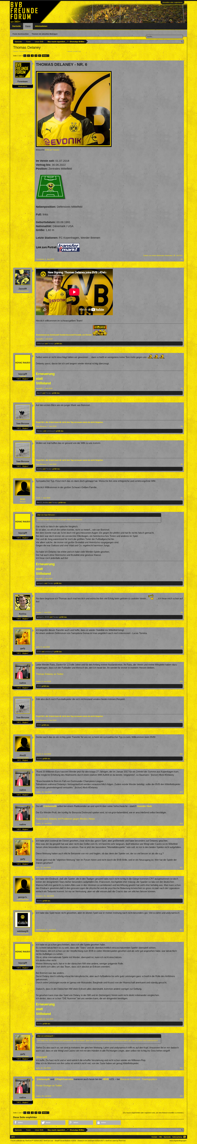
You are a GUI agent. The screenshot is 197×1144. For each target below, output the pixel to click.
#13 (181, 792)
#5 (182, 464)
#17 (181, 930)
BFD (13, 1137)
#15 (181, 867)
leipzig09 (22, 374)
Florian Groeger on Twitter (49, 1085)
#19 (181, 1068)
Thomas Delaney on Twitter (49, 674)
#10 (181, 681)
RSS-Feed (184, 1137)
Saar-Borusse (22, 423)
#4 (182, 426)
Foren (27, 26)
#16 (181, 896)
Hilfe (160, 1137)
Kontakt (154, 1137)
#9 (182, 647)
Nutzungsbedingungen (178, 1141)
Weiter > (45, 56)
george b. (40, 583)
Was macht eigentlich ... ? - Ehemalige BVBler (49, 51)
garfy (22, 648)
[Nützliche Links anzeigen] (182, 42)
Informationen (41, 26)
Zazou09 (23, 289)
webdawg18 (50, 431)
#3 (182, 388)
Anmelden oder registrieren (172, 2)
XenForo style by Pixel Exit (115, 1141)
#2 (182, 339)
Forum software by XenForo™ (32, 1141)
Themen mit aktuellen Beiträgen (45, 34)
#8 (182, 612)
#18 (181, 1019)
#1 (182, 259)
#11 (181, 720)
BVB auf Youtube (52, 150)
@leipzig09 (41, 1057)
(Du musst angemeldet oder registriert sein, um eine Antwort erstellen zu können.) (153, 1113)
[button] (25, 1122)
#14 (181, 823)
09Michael (40, 343)
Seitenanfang (177, 1137)
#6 (182, 498)
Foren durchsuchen (21, 34)
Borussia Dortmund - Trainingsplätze (138, 1079)
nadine (22, 683)
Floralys (51, 343)
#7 (182, 579)
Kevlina (39, 469)
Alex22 (39, 393)
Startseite (16, 26)
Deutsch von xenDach (91, 1141)
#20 (181, 1096)
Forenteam (85, 51)
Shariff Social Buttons (65, 1141)
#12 (181, 754)
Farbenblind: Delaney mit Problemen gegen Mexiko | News (65, 819)
